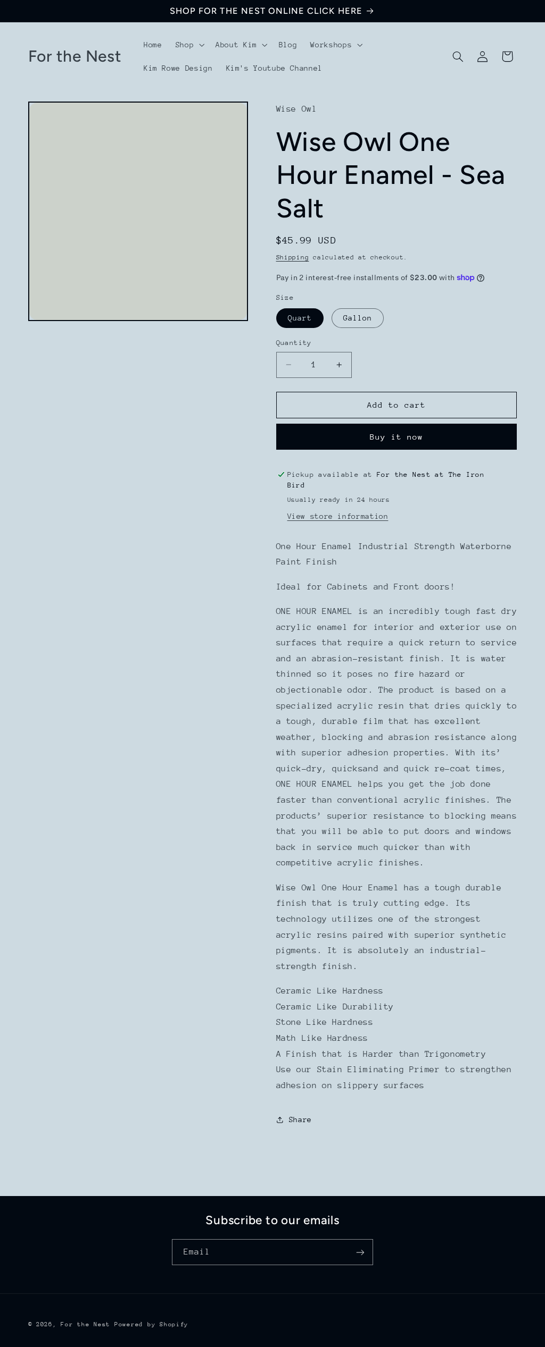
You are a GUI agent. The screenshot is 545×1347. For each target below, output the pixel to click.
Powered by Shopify (151, 1324)
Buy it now (397, 436)
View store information (338, 516)
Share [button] (300, 1119)
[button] (189, 44)
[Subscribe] (360, 1252)
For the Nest (85, 1324)
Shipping (292, 257)
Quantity (294, 343)
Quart (300, 318)
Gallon (357, 318)
